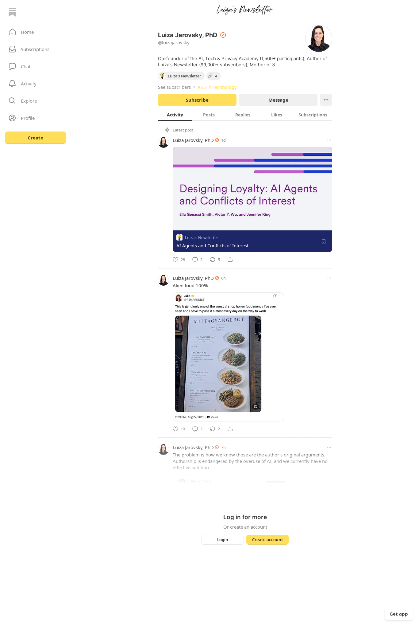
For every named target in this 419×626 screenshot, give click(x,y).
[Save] (324, 241)
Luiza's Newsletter (201, 237)
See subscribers (174, 87)
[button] (35, 32)
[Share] (230, 259)
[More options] (329, 140)
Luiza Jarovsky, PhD (193, 140)
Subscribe (197, 100)
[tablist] (245, 114)
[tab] (175, 114)
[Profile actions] (326, 100)
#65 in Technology (217, 87)
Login (222, 539)
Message (278, 100)
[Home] (12, 12)
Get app (399, 614)
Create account (267, 539)
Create (35, 138)
